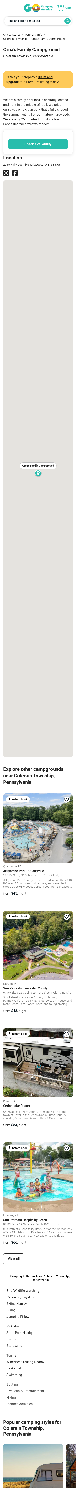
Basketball (14, 1368)
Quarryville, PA (12, 866)
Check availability (37, 144)
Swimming (14, 1375)
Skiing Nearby (16, 1304)
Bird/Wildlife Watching (22, 1291)
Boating (12, 1384)
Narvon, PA (10, 984)
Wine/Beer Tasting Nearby (25, 1362)
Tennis (11, 1355)
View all (14, 1259)
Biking (11, 1310)
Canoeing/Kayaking (20, 1297)
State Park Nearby (19, 1333)
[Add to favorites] (67, 799)
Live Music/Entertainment (25, 1391)
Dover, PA (9, 1101)
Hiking (11, 1397)
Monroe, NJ (10, 1215)
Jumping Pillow (17, 1317)
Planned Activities (19, 1404)
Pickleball (13, 1326)
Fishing (11, 1339)
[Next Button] (68, 827)
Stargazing (14, 1346)
